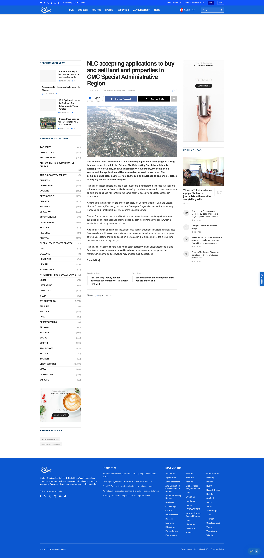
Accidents (45, 147)
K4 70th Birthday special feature (58, 274)
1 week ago (64, 128)
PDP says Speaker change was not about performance (126, 495)
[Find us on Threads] (55, 2)
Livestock (45, 290)
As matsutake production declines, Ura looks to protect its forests (131, 490)
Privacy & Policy (198, 3)
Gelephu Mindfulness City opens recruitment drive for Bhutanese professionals (205, 255)
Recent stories (48, 322)
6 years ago (65, 112)
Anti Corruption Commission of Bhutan (57, 164)
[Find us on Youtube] (41, 2)
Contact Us (177, 3)
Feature (44, 227)
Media (43, 295)
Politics (96, 10)
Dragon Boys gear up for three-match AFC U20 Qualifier (68, 121)
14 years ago (48, 94)
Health (44, 264)
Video (43, 369)
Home (71, 10)
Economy (45, 206)
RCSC (42, 316)
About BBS (186, 3)
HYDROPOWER (47, 269)
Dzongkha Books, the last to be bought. (205, 227)
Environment (47, 222)
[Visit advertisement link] (60, 405)
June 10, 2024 (92, 90)
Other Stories (107, 90)
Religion (44, 327)
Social (43, 337)
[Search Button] (221, 10)
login (96, 295)
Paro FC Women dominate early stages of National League (128, 486)
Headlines (45, 259)
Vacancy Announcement (50, 444)
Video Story (46, 374)
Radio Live (189, 10)
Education (123, 10)
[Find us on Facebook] (44, 2)
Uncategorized (48, 364)
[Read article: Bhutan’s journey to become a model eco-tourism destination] (48, 76)
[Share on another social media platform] (174, 99)
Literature (46, 285)
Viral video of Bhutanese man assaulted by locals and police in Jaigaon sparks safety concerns (205, 214)
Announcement (141, 10)
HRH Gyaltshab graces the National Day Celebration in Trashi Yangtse (69, 104)
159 (73, 128)
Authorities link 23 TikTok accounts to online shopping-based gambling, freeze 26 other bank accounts (207, 240)
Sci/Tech (44, 332)
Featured (45, 232)
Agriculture (47, 152)
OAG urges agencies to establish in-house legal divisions (127, 481)
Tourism (44, 358)
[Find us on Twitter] (48, 2)
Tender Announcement (50, 439)
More (157, 10)
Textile (44, 353)
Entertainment (48, 217)
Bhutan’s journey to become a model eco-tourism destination (68, 74)
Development (47, 196)
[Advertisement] (132, 35)
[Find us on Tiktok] (65, 496)
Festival (44, 238)
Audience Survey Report (53, 175)
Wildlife (44, 379)
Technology (46, 348)
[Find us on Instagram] (51, 2)
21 (74, 112)
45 (74, 81)
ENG (211, 3)
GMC (169, 3)
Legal (43, 280)
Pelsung (44, 306)
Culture (44, 190)
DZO (221, 3)
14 (58, 94)
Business (83, 10)
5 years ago (65, 81)
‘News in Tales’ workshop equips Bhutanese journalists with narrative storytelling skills (197, 194)
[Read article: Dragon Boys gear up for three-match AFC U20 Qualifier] (48, 123)
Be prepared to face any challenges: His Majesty (61, 88)
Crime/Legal (46, 185)
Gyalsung (45, 253)
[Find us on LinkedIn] (58, 2)
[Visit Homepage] (46, 10)
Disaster (45, 201)
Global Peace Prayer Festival (56, 243)
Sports (109, 10)
